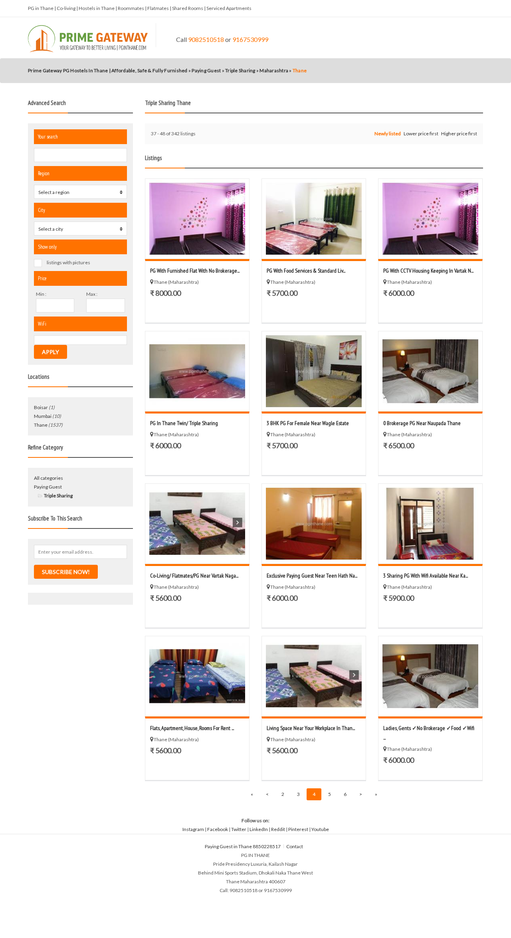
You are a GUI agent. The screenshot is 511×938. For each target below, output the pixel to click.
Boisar (41, 407)
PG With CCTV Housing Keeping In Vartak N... (428, 270)
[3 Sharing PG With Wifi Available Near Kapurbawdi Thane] (430, 524)
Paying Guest (48, 487)
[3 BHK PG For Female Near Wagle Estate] (314, 371)
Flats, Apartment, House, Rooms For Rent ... (192, 728)
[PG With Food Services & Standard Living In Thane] (314, 219)
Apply (50, 351)
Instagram (193, 829)
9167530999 (250, 39)
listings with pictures (68, 262)
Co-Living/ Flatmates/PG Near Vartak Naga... (194, 575)
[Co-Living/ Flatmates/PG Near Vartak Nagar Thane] (197, 524)
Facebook (217, 829)
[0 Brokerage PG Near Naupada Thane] (430, 371)
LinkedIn (259, 829)
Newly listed (387, 134)
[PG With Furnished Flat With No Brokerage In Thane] (197, 219)
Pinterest (298, 829)
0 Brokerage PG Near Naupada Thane (422, 423)
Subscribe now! (66, 571)
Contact (295, 846)
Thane (41, 425)
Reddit (278, 829)
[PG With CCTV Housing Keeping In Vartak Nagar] (430, 219)
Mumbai (42, 416)
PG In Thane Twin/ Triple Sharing (184, 423)
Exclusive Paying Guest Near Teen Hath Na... (312, 575)
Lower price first (421, 134)
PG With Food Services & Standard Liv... (306, 270)
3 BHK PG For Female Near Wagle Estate (308, 423)
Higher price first (459, 134)
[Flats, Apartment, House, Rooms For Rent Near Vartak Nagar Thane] (197, 676)
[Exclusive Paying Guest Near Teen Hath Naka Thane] (314, 524)
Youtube (320, 829)
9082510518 (206, 39)
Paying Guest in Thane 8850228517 (243, 846)
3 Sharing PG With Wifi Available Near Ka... (425, 575)
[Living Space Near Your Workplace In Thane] (314, 676)
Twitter (238, 829)
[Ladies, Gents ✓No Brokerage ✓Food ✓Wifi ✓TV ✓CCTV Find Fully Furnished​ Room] (430, 676)
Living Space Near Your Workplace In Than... (311, 728)
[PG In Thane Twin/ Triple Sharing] (197, 371)
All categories (48, 478)
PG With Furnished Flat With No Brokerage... (195, 270)
